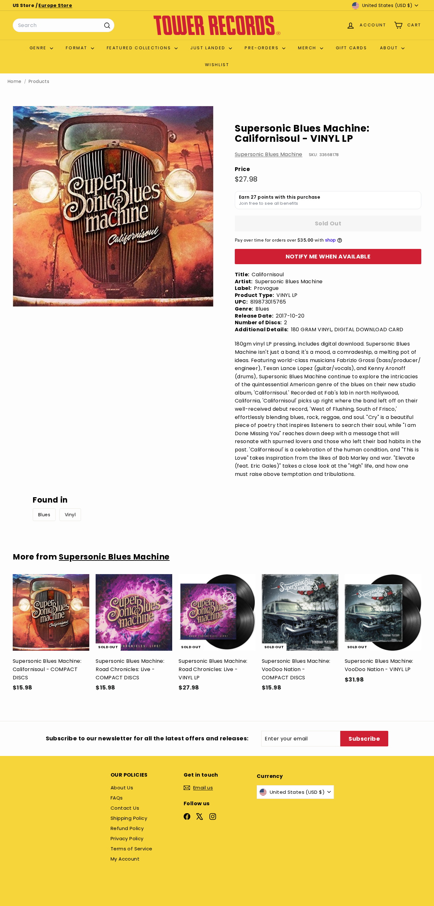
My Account (125, 858)
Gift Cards (351, 48)
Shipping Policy (129, 818)
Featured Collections (140, 48)
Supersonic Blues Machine (268, 154)
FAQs (117, 797)
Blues (44, 514)
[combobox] (63, 25)
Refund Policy (127, 828)
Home (15, 82)
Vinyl (70, 514)
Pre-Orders (263, 48)
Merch (308, 48)
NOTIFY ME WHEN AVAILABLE (328, 256)
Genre (39, 48)
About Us (122, 787)
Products (39, 82)
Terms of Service (131, 848)
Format (77, 48)
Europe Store (55, 5)
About (390, 48)
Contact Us (125, 808)
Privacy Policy (127, 838)
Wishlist (217, 65)
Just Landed (208, 48)
